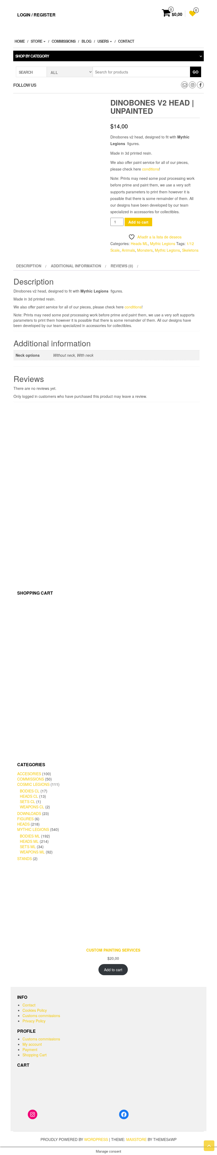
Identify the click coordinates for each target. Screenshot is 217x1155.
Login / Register (36, 15)
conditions (150, 169)
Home (20, 41)
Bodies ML (30, 836)
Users (103, 41)
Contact (126, 41)
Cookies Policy (34, 1010)
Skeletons (190, 250)
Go (195, 72)
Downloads (29, 813)
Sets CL (27, 801)
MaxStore (136, 1139)
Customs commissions (41, 1015)
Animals (128, 250)
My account (32, 1044)
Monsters (145, 250)
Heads (23, 824)
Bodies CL (29, 791)
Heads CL (29, 796)
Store (37, 41)
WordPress (96, 1139)
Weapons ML (32, 852)
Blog (86, 41)
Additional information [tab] (76, 265)
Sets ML (28, 846)
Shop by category (32, 56)
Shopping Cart (34, 1054)
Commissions (63, 41)
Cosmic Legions (33, 784)
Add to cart (138, 222)
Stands (24, 858)
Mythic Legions (162, 243)
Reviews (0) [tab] (122, 265)
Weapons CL (32, 806)
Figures (25, 818)
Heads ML (139, 243)
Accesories (29, 773)
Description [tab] (28, 265)
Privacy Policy (34, 1020)
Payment (29, 1049)
